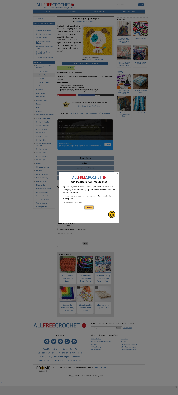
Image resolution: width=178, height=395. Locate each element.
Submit (89, 207)
